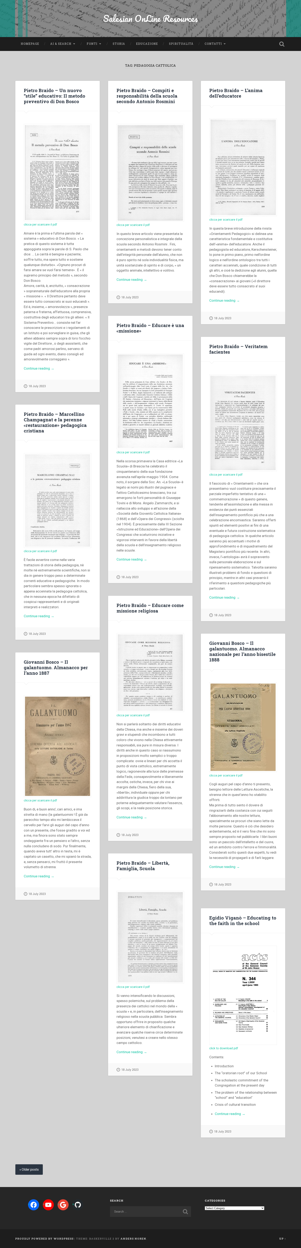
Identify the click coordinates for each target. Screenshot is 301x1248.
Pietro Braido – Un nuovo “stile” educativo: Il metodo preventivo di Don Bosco (54, 95)
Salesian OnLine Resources (150, 18)
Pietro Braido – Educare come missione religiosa (150, 608)
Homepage (30, 44)
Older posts (30, 1169)
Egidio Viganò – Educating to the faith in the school (242, 920)
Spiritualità (181, 44)
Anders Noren (133, 1238)
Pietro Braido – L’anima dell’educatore (236, 93)
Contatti (213, 44)
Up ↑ (282, 1238)
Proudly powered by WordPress (44, 1238)
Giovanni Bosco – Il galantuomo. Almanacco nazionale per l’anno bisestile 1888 (242, 651)
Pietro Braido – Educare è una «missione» (150, 328)
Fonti (92, 44)
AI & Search (60, 44)
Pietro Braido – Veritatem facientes (238, 349)
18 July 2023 (37, 386)
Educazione (147, 44)
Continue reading (45, 368)
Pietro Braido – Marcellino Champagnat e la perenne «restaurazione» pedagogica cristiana (55, 422)
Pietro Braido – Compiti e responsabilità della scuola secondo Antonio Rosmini (147, 95)
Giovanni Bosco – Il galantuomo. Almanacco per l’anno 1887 (56, 667)
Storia (119, 44)
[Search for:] (150, 1211)
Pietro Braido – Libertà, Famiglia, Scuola (143, 865)
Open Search (282, 44)
